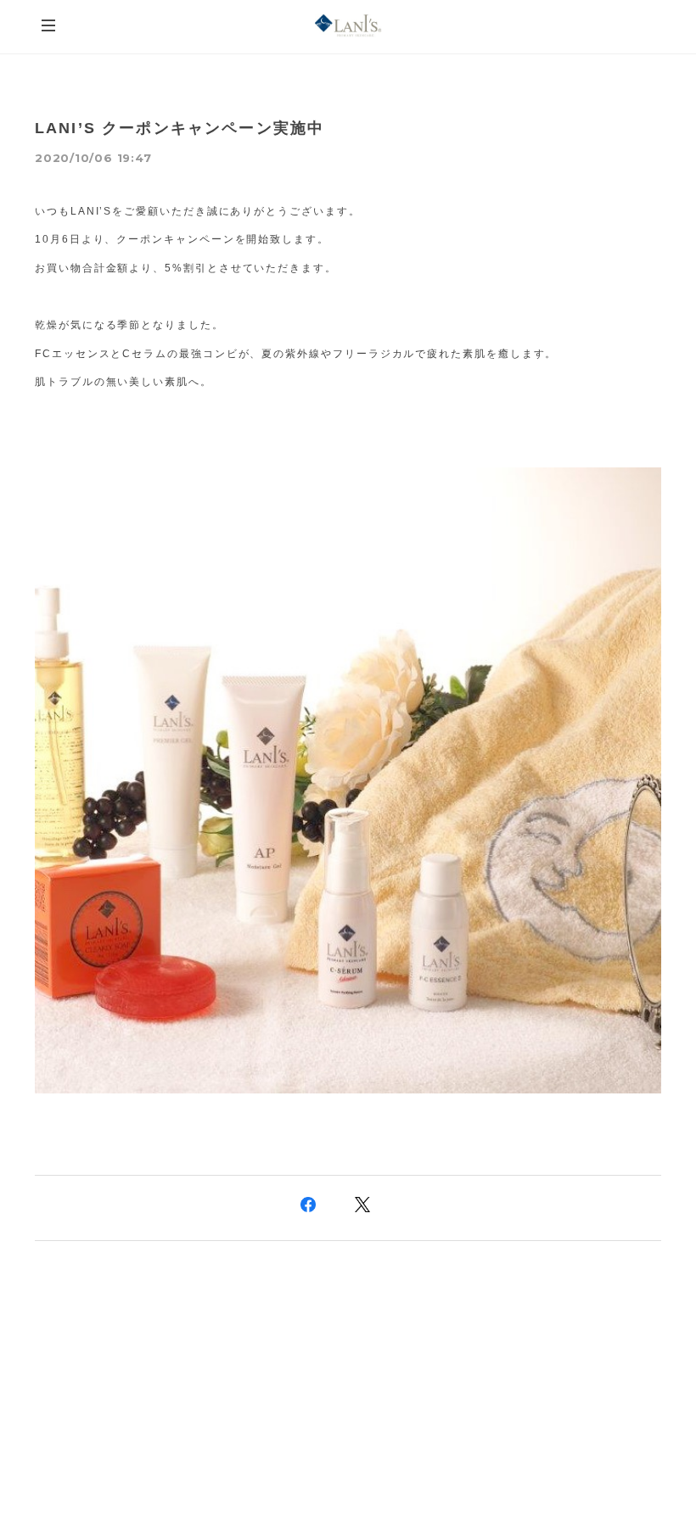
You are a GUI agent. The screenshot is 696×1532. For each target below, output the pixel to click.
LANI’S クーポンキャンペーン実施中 (179, 128)
